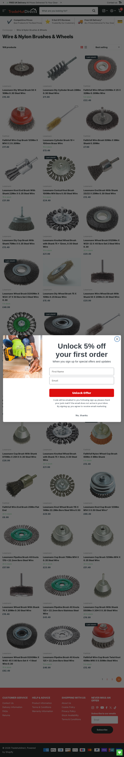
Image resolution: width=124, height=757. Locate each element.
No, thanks (82, 415)
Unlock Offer (81, 393)
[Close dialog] (117, 339)
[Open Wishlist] (119, 752)
